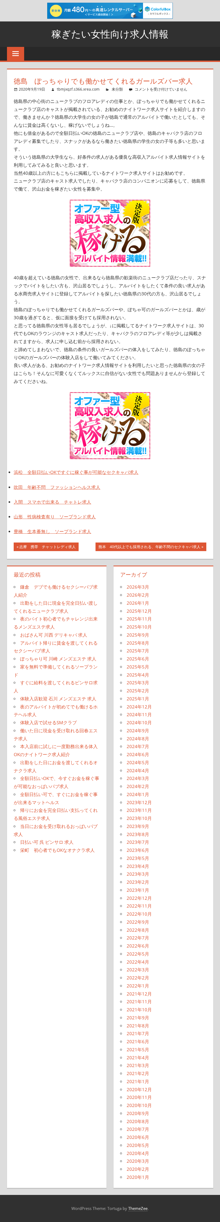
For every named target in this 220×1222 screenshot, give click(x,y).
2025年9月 (138, 635)
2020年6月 (138, 1137)
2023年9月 (138, 826)
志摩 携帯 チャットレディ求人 (47, 547)
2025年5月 (138, 667)
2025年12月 (139, 611)
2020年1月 (138, 1177)
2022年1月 (138, 986)
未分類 (117, 89)
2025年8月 (138, 643)
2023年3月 (138, 874)
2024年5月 (138, 762)
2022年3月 (138, 970)
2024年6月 (138, 754)
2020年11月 (139, 1097)
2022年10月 (139, 914)
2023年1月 (138, 890)
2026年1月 (138, 603)
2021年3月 (138, 1065)
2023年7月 (138, 842)
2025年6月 (138, 659)
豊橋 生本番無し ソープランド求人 (52, 531)
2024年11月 (139, 714)
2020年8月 (138, 1121)
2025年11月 (139, 619)
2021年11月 (139, 1001)
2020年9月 (138, 1113)
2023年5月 (138, 858)
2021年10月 (139, 1009)
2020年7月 (138, 1129)
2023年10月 (139, 818)
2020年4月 (138, 1153)
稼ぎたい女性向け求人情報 (110, 34)
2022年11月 (139, 906)
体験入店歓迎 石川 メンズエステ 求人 (58, 699)
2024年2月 (138, 786)
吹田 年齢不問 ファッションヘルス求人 (57, 487)
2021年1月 (138, 1081)
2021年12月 (139, 994)
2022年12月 (139, 898)
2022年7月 (138, 938)
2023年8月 (138, 834)
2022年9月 (138, 922)
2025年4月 (138, 675)
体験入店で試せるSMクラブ (48, 722)
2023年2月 (138, 882)
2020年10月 (139, 1105)
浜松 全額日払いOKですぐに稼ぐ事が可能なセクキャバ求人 (76, 472)
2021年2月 (138, 1073)
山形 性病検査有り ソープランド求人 (55, 517)
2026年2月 (138, 595)
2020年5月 (138, 1145)
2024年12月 (139, 707)
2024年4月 (138, 770)
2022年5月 (138, 954)
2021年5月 (138, 1049)
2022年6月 (138, 946)
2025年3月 (138, 682)
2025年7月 (138, 651)
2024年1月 (138, 794)
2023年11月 (139, 810)
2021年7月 (138, 1033)
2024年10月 (139, 722)
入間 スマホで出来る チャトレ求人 (52, 502)
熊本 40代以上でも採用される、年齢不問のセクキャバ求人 (149, 547)
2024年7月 (138, 746)
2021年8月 (138, 1026)
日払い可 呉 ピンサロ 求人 (47, 842)
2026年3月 (138, 587)
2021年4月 (138, 1057)
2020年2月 (138, 1169)
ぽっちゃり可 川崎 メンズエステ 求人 (58, 659)
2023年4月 (138, 866)
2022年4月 (138, 962)
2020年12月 (139, 1089)
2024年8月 (138, 739)
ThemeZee (138, 1208)
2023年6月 (138, 850)
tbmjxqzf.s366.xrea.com (78, 89)
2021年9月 (138, 1018)
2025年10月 (139, 627)
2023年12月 (139, 802)
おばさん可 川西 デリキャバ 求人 (53, 635)
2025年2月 (138, 691)
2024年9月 (138, 730)
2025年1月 (138, 699)
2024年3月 (138, 778)
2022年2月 (138, 978)
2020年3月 (138, 1161)
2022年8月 (138, 930)
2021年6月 (138, 1041)
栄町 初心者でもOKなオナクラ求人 (57, 850)
